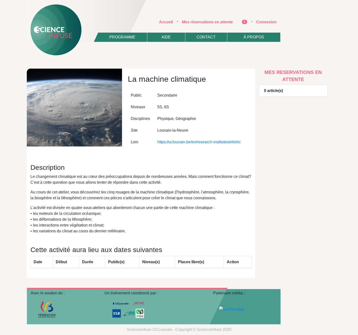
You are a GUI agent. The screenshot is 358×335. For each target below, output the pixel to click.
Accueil (168, 22)
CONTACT (206, 37)
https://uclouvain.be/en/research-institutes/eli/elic (199, 142)
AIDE (166, 37)
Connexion (266, 22)
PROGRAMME (122, 37)
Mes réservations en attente (213, 22)
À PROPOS (254, 37)
